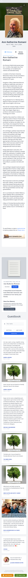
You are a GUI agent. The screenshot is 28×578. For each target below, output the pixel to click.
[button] (14, 372)
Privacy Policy (10, 571)
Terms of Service (18, 571)
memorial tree (21, 228)
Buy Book (15, 286)
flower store (21, 230)
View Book (7, 286)
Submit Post (14, 333)
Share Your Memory (9, 309)
